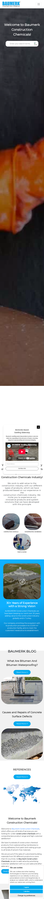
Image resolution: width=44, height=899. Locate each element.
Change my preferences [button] (26, 895)
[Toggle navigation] (39, 4)
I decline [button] (26, 891)
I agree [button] (26, 887)
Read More (7, 871)
